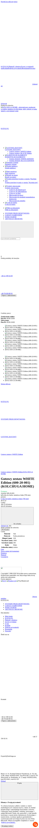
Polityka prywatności (15, 68)
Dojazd (3, 781)
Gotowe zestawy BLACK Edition (20, 153)
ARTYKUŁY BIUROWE (14, 219)
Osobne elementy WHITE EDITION (21, 159)
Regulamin (25, 68)
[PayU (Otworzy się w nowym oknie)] (3, 581)
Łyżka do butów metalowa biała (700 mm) (15, 499)
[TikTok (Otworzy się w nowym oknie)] (16, 49)
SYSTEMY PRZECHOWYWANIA (17, 213)
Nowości (32, 68)
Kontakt (5, 68)
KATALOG (5, 66)
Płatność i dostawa (15, 66)
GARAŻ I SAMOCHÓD (13, 215)
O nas (7, 624)
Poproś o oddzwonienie (9, 295)
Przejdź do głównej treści (9, 2)
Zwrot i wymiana (26, 66)
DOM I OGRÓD (10, 217)
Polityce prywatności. (8, 822)
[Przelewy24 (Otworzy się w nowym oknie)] (11, 581)
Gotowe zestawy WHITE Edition (20, 151)
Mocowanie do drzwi (16, 195)
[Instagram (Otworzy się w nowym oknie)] (16, 17)
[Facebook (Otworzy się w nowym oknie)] (16, 65)
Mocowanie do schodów (17, 201)
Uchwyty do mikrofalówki (18, 191)
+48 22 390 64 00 (7, 276)
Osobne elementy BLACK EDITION (21, 161)
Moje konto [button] (9, 616)
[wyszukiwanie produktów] (17, 229)
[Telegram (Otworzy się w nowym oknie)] (16, 33)
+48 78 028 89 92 (7, 293)
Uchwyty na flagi (15, 193)
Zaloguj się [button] (4, 526)
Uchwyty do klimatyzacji (17, 190)
